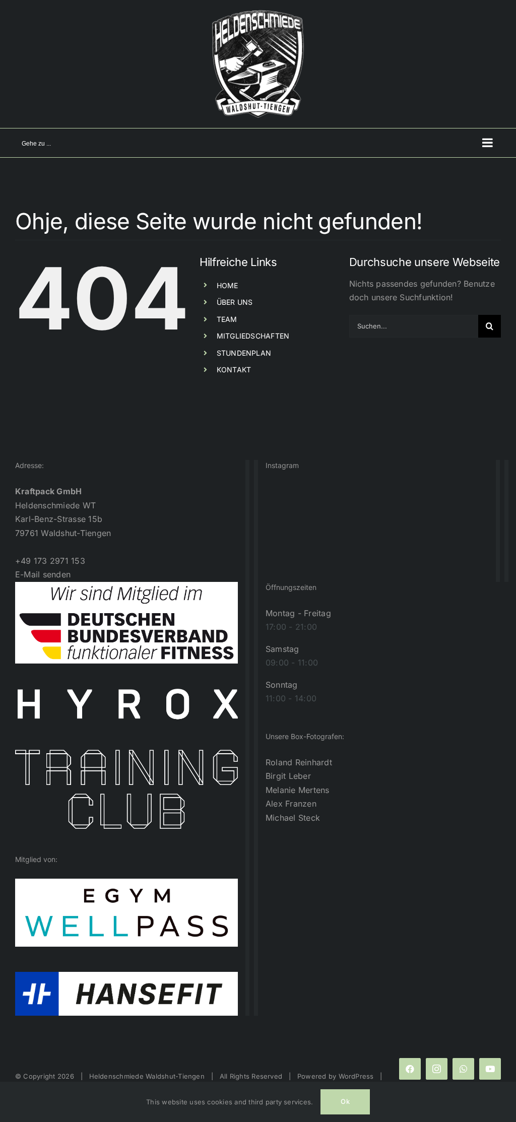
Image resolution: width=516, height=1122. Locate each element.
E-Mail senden (43, 574)
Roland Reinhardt (299, 762)
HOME (227, 285)
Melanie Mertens (298, 790)
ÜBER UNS (235, 302)
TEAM (227, 319)
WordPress (356, 1076)
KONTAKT (234, 369)
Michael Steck (293, 818)
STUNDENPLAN (244, 353)
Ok (345, 1101)
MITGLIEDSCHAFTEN (253, 336)
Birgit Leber (288, 776)
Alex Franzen (291, 804)
